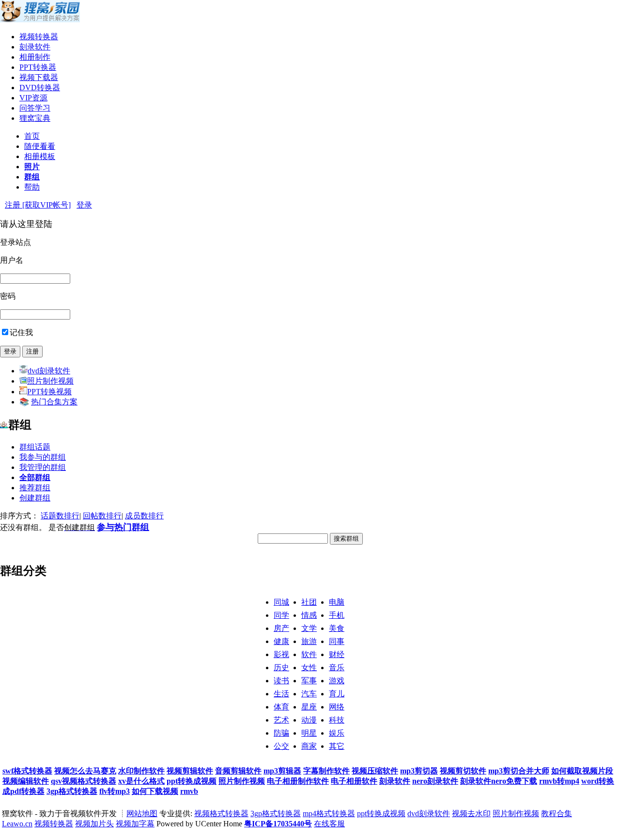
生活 (281, 694)
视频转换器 (38, 36)
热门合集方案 (54, 402)
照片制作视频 (50, 381)
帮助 (32, 187)
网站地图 (141, 813)
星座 (309, 707)
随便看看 (39, 146)
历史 (281, 667)
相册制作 (34, 57)
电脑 (336, 602)
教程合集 (556, 813)
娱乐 (336, 733)
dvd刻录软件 (49, 371)
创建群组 (34, 498)
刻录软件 (34, 47)
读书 (281, 680)
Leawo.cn (17, 824)
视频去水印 (471, 813)
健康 (281, 641)
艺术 (281, 720)
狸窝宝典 (34, 118)
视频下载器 (38, 77)
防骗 (281, 733)
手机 (336, 615)
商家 (309, 746)
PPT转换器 (37, 67)
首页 (32, 136)
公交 (281, 746)
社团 (309, 602)
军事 (309, 680)
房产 (281, 628)
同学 (281, 615)
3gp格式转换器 (275, 813)
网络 (336, 707)
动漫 (309, 720)
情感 (309, 615)
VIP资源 (33, 98)
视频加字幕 (135, 824)
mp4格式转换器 (329, 813)
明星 (309, 733)
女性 (309, 667)
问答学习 (34, 108)
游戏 (336, 680)
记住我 (21, 332)
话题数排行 (60, 516)
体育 (281, 707)
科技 (336, 720)
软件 (309, 654)
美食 (336, 628)
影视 (281, 654)
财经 (336, 654)
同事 (336, 641)
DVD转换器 (39, 87)
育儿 (336, 694)
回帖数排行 (102, 516)
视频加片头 (94, 824)
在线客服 (329, 824)
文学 (309, 628)
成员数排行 (144, 516)
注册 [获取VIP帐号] (38, 205)
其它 (336, 746)
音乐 (336, 667)
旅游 (309, 641)
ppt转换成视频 (381, 813)
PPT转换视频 (49, 391)
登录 (84, 205)
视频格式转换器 (221, 813)
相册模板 (39, 156)
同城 (281, 602)
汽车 (309, 694)
